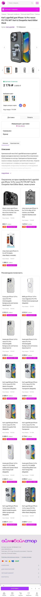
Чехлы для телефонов (13, 14)
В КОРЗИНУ (14, 588)
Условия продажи (26, 557)
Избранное (22, 27)
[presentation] (4, 47)
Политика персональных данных (10, 557)
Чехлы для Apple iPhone (27, 14)
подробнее (5, 173)
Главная (3, 14)
